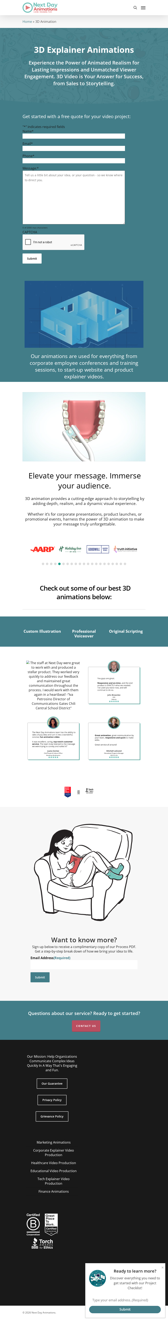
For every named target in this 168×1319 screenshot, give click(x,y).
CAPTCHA (30, 232)
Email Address (50, 958)
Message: (31, 168)
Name (28, 131)
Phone (28, 156)
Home (27, 21)
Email (28, 143)
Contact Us (86, 1026)
